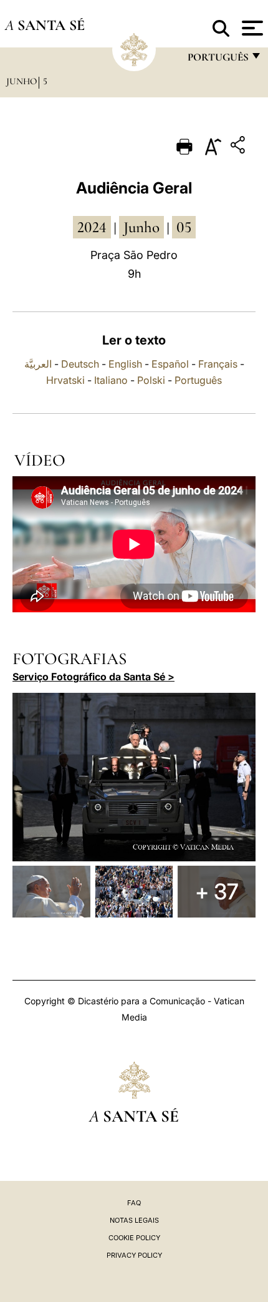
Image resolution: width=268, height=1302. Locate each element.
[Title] (239, 147)
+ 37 (216, 891)
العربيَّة (38, 364)
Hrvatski (65, 380)
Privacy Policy (134, 1255)
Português (198, 380)
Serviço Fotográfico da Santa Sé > (93, 676)
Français (217, 364)
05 (183, 227)
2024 (92, 227)
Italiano (111, 380)
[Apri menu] (251, 28)
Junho (21, 81)
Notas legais (134, 1220)
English (125, 364)
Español (170, 364)
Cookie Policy (134, 1237)
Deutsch (80, 364)
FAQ (134, 1202)
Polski (151, 380)
